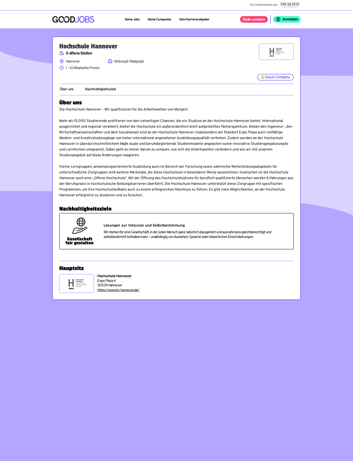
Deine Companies (159, 20)
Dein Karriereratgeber (194, 20)
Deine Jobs (132, 20)
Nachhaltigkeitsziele (100, 89)
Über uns (67, 89)
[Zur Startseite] (73, 19)
